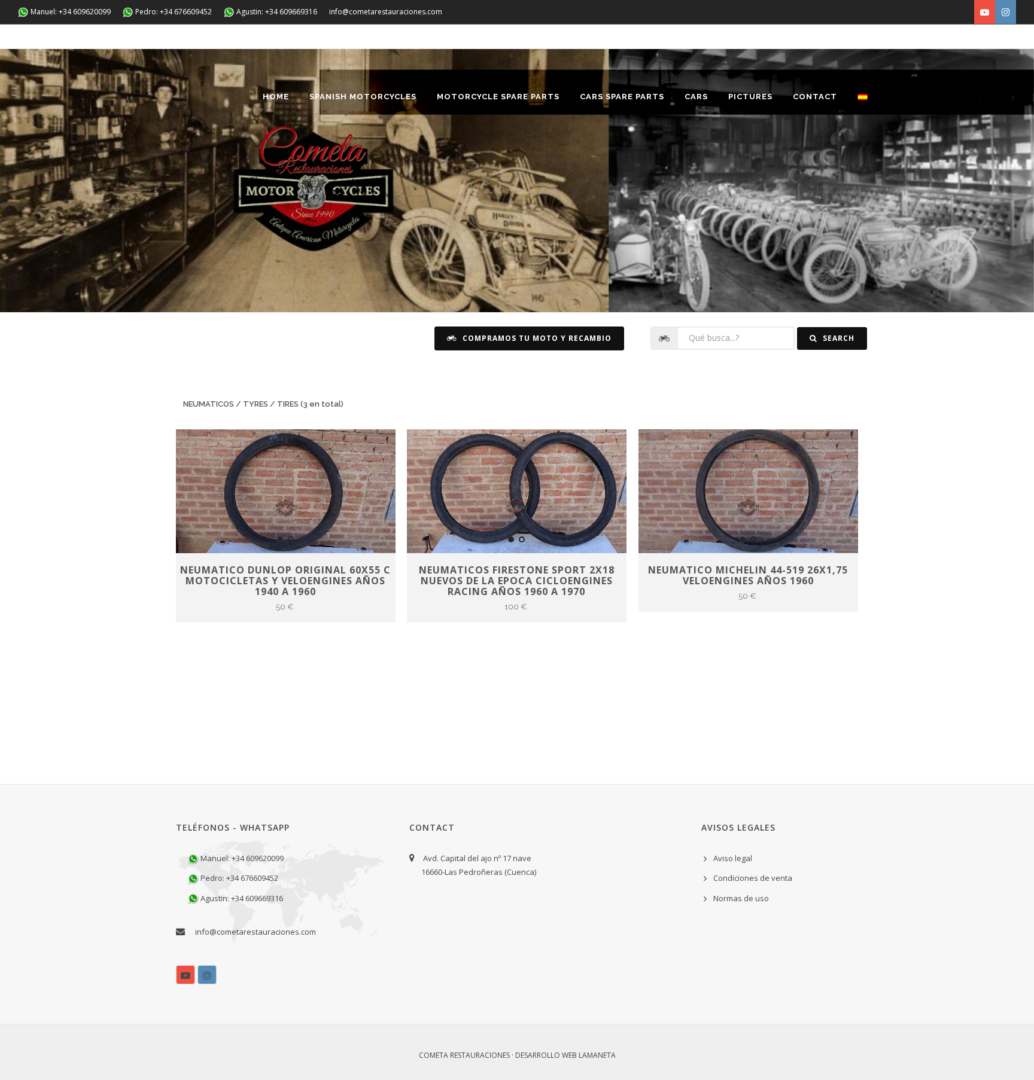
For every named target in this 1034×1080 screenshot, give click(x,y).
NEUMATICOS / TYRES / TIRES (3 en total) (263, 403)
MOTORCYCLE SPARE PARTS (498, 96)
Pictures (750, 96)
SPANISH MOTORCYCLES (362, 96)
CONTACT (815, 96)
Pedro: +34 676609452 (172, 12)
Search (837, 338)
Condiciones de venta (752, 877)
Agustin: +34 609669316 (276, 12)
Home (276, 96)
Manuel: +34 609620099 (70, 12)
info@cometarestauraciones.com (385, 12)
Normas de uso (741, 898)
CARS (696, 96)
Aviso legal (732, 858)
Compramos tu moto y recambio (536, 338)
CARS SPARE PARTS (622, 96)
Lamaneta (597, 1055)
